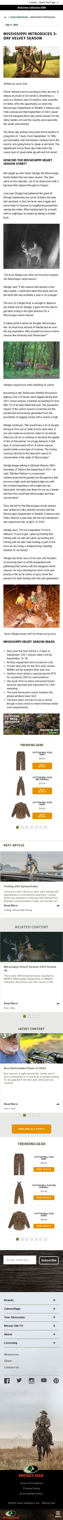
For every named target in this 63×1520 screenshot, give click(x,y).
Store (8, 1360)
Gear (13, 1108)
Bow (13, 1008)
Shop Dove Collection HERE (31, 7)
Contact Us (11, 1367)
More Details (42, 766)
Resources (11, 1354)
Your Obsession (19, 17)
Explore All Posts (31, 1129)
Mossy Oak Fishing (22, 910)
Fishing (7, 910)
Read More (11, 905)
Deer (6, 1008)
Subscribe (48, 1260)
